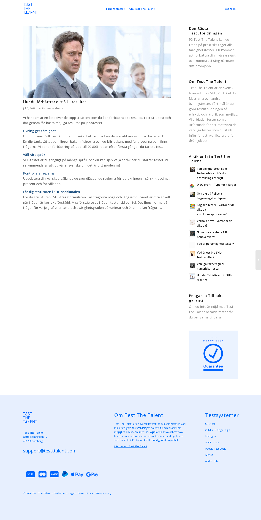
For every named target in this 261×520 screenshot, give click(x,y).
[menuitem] (115, 9)
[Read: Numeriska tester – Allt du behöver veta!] (192, 233)
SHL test (210, 423)
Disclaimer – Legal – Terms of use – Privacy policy (82, 493)
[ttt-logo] (30, 10)
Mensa (209, 455)
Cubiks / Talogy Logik (217, 430)
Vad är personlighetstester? (215, 243)
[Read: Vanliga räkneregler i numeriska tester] (192, 265)
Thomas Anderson (53, 108)
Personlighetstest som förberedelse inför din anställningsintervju (212, 173)
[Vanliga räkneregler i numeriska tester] (258, 260)
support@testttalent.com (50, 450)
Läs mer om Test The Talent (130, 446)
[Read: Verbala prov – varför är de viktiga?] (192, 222)
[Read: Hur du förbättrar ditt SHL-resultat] (192, 276)
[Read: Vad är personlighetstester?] (192, 245)
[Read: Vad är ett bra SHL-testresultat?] (192, 254)
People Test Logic (215, 448)
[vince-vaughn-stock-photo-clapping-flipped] (97, 62)
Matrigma (211, 436)
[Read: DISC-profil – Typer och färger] (192, 186)
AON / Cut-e (212, 442)
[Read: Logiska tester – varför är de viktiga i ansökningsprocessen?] (192, 206)
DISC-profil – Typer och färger (216, 184)
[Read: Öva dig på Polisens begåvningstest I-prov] (192, 195)
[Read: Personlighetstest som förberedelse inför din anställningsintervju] (192, 170)
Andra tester (212, 461)
